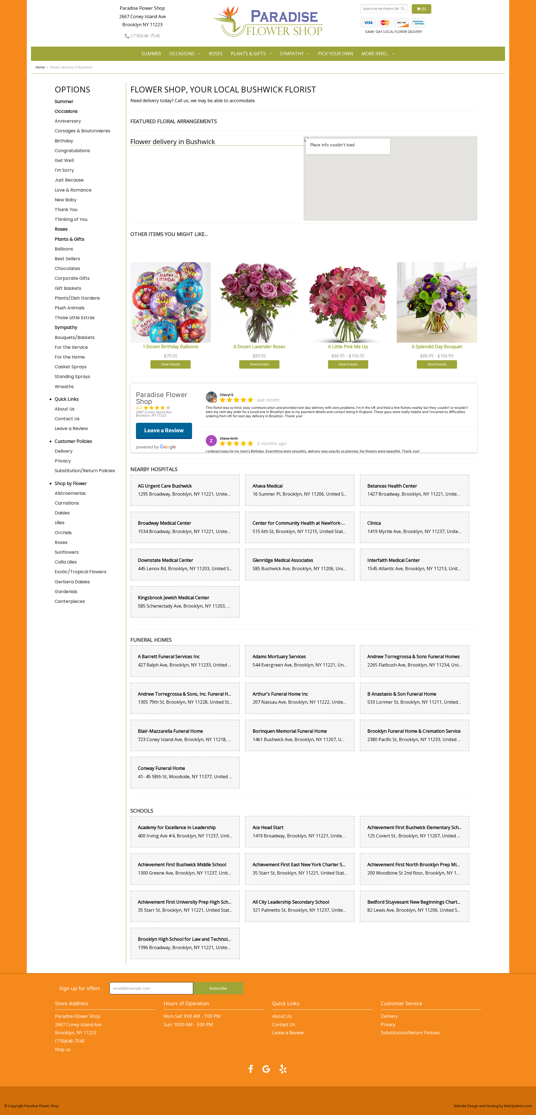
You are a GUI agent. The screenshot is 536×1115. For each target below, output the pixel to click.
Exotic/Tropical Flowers (80, 572)
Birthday (64, 141)
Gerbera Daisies (72, 582)
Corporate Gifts (72, 278)
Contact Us (67, 419)
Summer (151, 54)
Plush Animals (70, 308)
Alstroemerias (70, 493)
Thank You (66, 209)
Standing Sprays (72, 376)
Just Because (69, 180)
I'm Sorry (64, 170)
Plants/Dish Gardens (77, 298)
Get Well (64, 160)
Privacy (63, 461)
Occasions (182, 54)
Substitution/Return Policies (85, 470)
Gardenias (66, 591)
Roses (215, 54)
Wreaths (64, 386)
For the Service (71, 347)
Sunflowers (67, 552)
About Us (65, 409)
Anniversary (68, 121)
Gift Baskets (68, 288)
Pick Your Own (335, 54)
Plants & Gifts (248, 54)
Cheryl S (226, 395)
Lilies (59, 522)
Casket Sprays (71, 367)
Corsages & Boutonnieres (82, 131)
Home (40, 67)
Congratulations (72, 150)
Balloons (64, 249)
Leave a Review (71, 428)
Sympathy (292, 54)
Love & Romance (73, 190)
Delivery (64, 451)
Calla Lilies (66, 562)
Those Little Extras (75, 317)
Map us (63, 1049)
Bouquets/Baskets (75, 337)
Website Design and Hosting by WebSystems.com (493, 1106)
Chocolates (67, 268)
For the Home (70, 357)
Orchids (63, 532)
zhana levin (229, 438)
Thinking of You (71, 219)
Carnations (67, 503)
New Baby (65, 200)
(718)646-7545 (145, 36)
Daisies (62, 513)
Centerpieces (70, 601)
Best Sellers (67, 259)
